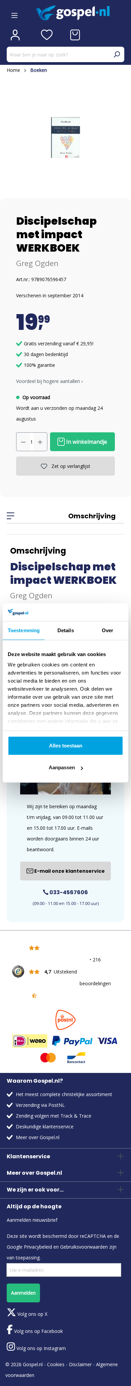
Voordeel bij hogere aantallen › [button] (49, 381)
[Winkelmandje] (75, 35)
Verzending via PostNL (40, 1105)
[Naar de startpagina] (80, 12)
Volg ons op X (31, 1314)
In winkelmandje (86, 441)
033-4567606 (68, 892)
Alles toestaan (65, 745)
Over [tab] (107, 630)
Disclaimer (80, 1364)
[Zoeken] (116, 54)
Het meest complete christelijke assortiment (64, 1094)
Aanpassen (62, 767)
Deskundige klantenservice (45, 1126)
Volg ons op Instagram (40, 1348)
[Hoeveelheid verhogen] (40, 441)
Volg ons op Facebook (38, 1331)
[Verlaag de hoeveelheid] (23, 441)
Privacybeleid (38, 1247)
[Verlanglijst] (47, 35)
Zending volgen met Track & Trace (53, 1116)
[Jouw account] (15, 35)
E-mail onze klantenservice (69, 871)
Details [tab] (65, 630)
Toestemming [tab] (24, 630)
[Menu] (14, 13)
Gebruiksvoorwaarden (84, 1247)
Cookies (55, 1364)
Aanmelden (23, 1293)
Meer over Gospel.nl (37, 1137)
